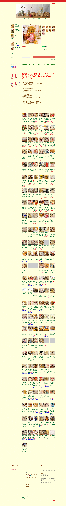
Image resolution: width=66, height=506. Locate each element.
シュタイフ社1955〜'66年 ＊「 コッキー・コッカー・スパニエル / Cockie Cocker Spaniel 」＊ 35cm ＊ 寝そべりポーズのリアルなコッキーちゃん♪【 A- (24, 410)
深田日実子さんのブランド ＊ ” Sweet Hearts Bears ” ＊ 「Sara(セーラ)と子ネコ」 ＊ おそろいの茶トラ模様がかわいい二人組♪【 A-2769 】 (35, 220)
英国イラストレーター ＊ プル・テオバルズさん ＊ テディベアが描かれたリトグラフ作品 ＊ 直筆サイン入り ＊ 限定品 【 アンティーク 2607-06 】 (41, 258)
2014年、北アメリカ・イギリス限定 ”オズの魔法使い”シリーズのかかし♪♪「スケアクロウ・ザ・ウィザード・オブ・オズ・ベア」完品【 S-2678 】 (41, 234)
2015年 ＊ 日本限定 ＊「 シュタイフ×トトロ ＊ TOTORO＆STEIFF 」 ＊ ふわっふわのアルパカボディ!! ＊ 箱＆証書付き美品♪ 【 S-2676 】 (46, 410)
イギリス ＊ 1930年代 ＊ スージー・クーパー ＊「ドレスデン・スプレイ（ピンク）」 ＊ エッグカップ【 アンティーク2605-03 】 (24, 333)
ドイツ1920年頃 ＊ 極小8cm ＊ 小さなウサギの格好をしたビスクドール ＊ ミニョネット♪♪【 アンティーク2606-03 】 (24, 357)
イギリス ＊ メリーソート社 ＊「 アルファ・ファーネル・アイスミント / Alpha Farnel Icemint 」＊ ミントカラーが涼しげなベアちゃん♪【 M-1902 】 (30, 170)
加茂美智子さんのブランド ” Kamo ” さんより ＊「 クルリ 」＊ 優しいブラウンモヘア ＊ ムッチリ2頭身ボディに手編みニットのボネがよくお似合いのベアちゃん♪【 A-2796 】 (35, 283)
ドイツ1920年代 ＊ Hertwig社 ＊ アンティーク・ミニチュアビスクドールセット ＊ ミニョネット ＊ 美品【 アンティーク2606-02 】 (30, 207)
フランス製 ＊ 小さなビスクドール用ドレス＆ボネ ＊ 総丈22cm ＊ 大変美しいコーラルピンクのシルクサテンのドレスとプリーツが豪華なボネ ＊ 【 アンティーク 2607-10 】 (35, 156)
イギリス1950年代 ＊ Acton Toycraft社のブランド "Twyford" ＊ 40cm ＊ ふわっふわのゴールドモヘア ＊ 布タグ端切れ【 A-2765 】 (24, 398)
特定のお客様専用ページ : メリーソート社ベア (52, 344)
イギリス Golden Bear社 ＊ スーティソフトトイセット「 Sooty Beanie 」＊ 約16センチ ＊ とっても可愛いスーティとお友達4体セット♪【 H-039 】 (46, 333)
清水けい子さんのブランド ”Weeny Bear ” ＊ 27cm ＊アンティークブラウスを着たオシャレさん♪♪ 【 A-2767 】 (52, 357)
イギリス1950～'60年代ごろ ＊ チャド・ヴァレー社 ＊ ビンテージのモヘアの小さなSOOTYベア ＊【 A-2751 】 (46, 423)
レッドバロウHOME (20, 18)
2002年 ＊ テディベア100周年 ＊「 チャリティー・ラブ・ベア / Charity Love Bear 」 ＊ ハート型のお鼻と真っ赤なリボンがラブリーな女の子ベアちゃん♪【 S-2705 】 (46, 221)
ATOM (24, 498)
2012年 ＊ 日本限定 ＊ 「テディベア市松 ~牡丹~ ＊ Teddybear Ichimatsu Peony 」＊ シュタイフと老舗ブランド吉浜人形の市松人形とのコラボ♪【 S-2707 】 (35, 308)
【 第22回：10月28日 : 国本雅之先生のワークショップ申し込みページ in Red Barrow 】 (24, 293)
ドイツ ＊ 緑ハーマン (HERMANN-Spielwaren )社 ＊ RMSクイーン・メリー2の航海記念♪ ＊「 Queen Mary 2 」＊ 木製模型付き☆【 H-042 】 (30, 132)
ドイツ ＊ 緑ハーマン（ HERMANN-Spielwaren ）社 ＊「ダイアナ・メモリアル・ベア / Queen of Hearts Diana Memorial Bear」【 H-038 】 (35, 358)
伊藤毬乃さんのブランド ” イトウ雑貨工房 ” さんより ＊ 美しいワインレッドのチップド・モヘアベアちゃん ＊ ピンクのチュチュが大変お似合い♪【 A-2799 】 (24, 120)
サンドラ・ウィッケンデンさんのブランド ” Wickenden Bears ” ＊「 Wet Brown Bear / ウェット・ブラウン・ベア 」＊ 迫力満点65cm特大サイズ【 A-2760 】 (35, 296)
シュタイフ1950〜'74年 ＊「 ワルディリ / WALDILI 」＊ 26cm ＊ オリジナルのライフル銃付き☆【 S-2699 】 (46, 396)
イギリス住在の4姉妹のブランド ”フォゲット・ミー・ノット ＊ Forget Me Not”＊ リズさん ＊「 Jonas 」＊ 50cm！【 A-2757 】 (35, 410)
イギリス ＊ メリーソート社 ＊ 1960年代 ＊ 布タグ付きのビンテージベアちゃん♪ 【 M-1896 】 (46, 357)
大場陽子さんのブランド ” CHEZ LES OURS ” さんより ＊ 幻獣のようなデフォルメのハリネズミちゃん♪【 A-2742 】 (35, 233)
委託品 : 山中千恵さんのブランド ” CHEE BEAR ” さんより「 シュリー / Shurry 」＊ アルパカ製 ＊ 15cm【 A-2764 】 (24, 207)
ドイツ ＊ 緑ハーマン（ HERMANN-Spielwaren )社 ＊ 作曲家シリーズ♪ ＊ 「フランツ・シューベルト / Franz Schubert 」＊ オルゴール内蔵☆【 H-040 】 (52, 271)
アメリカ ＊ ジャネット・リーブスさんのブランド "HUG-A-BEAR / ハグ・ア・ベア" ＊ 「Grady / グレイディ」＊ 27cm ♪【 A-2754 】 (52, 235)
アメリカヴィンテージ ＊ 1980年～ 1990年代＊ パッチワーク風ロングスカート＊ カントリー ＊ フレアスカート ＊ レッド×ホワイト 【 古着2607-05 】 (35, 346)
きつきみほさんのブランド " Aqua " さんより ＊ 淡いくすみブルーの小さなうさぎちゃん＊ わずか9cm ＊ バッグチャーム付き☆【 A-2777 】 (46, 209)
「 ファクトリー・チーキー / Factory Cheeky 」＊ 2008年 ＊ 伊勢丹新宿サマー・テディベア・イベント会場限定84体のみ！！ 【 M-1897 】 (41, 358)
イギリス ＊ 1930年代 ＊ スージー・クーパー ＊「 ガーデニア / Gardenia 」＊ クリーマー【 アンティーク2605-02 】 (52, 321)
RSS (22, 498)
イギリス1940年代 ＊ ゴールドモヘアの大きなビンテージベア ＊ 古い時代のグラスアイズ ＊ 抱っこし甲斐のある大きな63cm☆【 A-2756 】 (30, 410)
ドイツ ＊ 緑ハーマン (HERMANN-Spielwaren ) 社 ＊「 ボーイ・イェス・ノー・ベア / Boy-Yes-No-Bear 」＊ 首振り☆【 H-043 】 (30, 283)
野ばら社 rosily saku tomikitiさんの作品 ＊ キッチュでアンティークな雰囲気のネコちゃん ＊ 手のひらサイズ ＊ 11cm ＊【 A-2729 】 (41, 271)
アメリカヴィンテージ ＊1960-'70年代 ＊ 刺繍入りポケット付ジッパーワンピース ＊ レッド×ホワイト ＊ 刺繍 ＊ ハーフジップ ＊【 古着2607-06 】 (46, 170)
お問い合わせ (46, 18)
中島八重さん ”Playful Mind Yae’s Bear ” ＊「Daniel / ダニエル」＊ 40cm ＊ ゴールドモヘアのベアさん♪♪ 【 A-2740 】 (41, 247)
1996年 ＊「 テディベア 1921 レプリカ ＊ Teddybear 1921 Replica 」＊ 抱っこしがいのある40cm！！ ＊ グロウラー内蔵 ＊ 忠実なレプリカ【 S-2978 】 (41, 424)
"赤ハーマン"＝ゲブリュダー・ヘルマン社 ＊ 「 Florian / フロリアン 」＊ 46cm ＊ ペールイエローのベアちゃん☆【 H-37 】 (30, 235)
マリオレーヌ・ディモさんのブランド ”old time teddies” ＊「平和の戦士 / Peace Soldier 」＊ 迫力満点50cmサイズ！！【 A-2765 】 (35, 182)
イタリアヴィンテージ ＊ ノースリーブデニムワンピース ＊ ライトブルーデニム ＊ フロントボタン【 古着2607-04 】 (30, 345)
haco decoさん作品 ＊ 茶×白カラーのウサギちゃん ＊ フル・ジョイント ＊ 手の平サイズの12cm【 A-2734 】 (24, 246)
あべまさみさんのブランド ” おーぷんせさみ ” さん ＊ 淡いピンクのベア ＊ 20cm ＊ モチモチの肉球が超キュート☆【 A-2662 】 (41, 144)
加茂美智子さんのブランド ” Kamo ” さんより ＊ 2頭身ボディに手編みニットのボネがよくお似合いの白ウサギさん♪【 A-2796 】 (46, 132)
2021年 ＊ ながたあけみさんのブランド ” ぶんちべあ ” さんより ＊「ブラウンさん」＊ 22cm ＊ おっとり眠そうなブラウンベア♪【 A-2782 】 (35, 321)
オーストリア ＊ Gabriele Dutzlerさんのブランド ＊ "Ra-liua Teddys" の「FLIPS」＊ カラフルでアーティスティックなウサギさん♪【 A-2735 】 (24, 157)
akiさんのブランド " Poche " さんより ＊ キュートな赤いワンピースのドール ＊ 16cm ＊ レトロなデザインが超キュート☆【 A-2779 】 (35, 209)
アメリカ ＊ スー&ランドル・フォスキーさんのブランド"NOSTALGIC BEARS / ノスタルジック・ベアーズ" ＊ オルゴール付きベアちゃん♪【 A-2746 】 (24, 425)
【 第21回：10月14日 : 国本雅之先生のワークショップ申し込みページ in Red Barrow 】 (52, 280)
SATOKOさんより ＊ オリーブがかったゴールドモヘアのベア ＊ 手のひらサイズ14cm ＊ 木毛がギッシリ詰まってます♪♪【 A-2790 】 (30, 156)
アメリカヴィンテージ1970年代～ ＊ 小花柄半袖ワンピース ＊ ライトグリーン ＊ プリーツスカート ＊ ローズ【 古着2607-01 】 (24, 195)
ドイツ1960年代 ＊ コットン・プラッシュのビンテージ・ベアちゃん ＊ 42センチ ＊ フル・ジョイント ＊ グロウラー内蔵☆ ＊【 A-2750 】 (46, 234)
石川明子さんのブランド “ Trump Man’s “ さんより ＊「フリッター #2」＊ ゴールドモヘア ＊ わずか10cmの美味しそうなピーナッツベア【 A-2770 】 (41, 371)
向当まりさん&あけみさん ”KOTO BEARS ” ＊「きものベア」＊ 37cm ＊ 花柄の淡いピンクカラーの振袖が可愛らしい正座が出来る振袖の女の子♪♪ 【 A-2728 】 (52, 144)
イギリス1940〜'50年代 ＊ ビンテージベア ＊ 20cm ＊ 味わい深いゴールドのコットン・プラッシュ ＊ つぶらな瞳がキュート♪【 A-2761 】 (41, 196)
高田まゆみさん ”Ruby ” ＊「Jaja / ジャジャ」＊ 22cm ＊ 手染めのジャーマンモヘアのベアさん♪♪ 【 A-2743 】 (41, 436)
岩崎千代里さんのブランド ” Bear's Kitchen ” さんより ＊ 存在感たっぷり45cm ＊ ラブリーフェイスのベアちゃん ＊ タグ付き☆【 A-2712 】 (30, 397)
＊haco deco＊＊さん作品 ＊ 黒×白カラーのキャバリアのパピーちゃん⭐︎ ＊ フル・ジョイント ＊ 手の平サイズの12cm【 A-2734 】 (24, 437)
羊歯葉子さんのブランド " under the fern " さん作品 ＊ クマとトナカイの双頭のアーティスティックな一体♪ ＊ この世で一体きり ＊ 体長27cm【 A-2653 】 (24, 184)
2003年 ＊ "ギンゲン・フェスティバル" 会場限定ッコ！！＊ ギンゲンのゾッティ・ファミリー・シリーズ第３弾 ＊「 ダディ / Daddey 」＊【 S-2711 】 (24, 222)
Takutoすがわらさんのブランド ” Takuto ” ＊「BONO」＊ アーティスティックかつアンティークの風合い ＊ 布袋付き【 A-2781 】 (30, 182)
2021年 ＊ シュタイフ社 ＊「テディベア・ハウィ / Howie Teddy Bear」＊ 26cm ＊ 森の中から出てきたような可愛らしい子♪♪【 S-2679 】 (41, 321)
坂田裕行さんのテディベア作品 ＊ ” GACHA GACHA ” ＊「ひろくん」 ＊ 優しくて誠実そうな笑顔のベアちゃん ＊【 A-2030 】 (17, 48)
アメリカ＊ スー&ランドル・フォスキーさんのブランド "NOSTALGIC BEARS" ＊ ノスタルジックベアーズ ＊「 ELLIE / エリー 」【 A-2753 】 (41, 157)
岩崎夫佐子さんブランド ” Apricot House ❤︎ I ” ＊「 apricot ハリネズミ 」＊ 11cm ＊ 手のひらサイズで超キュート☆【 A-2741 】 (35, 437)
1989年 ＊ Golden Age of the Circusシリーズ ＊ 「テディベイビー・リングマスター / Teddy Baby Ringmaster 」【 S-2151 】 (52, 120)
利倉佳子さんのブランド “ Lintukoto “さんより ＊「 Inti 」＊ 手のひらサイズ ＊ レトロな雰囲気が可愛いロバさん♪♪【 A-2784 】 (52, 258)
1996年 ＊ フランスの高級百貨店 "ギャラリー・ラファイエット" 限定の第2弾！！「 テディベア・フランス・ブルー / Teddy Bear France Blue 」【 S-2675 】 (35, 425)
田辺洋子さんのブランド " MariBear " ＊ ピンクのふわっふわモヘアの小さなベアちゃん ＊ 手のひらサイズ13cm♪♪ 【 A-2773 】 (46, 372)
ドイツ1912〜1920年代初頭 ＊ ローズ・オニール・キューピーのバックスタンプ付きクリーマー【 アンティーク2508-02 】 (35, 169)
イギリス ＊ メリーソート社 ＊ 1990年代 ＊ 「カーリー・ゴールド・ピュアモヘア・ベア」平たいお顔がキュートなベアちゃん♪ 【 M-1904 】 (46, 296)
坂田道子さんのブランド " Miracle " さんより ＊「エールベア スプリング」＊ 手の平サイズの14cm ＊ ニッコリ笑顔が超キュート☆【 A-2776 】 (30, 385)
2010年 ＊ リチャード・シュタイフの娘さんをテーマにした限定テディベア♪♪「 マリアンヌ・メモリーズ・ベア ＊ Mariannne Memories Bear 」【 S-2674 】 (41, 410)
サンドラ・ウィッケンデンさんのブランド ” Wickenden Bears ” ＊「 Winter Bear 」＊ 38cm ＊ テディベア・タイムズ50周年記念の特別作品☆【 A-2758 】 (24, 170)
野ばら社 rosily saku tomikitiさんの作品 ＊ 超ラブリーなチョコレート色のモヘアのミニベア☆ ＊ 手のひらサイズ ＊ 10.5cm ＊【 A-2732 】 (41, 120)
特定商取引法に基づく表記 (52, 59)
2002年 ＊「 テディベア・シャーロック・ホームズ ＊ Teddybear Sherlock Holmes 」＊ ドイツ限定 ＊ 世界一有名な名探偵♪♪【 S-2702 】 (52, 308)
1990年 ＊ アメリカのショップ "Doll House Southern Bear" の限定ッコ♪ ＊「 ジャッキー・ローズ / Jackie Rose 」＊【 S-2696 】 (41, 398)
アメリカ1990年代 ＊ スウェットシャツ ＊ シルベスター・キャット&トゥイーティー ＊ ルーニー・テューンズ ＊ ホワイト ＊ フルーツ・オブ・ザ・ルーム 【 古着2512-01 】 (52, 437)
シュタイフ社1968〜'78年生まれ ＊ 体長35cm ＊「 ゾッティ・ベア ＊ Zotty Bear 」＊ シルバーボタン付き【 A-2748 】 (46, 282)
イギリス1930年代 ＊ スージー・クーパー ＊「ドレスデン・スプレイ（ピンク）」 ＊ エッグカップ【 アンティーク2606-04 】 (52, 132)
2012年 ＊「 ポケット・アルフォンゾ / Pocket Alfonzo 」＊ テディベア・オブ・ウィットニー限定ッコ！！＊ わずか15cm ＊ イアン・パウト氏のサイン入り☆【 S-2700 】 (41, 384)
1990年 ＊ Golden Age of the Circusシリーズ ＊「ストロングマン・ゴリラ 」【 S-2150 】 (24, 131)
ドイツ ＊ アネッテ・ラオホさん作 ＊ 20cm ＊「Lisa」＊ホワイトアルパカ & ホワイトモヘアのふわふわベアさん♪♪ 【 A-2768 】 (24, 371)
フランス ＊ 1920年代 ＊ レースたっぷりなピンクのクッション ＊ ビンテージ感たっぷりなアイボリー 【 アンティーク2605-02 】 (35, 397)
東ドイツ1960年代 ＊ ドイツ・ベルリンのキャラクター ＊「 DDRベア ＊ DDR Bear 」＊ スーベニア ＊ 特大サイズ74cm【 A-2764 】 (52, 423)
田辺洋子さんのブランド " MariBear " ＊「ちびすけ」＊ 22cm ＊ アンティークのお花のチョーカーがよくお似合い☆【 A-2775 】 (24, 385)
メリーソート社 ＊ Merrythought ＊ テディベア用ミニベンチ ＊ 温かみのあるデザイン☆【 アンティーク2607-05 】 (52, 333)
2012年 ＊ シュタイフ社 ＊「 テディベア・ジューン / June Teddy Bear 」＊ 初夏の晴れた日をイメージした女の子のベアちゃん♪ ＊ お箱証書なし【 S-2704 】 (30, 322)
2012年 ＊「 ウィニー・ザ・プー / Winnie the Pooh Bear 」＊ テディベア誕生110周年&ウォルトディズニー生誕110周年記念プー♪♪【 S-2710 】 (52, 207)
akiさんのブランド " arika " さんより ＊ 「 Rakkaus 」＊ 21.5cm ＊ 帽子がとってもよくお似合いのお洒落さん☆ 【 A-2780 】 (30, 359)
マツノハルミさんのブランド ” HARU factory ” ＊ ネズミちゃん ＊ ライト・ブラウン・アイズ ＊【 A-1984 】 (17, 43)
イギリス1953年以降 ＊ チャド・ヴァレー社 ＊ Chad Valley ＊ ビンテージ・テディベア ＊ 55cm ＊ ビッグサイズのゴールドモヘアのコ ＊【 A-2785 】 (24, 271)
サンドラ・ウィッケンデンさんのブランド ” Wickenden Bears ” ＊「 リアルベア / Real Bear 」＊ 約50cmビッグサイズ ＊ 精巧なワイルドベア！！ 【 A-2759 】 (52, 156)
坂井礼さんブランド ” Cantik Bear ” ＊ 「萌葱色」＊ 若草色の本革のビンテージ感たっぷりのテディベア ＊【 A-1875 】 (17, 30)
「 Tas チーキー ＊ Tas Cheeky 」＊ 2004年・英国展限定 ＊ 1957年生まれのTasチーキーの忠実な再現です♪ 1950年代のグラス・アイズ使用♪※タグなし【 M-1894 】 (46, 437)
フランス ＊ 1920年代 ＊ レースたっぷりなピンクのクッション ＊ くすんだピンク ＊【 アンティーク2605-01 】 (24, 233)
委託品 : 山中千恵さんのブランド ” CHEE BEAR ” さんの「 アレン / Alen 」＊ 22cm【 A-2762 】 (46, 195)
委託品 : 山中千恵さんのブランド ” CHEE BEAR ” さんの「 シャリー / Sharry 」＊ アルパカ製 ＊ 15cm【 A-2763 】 (52, 195)
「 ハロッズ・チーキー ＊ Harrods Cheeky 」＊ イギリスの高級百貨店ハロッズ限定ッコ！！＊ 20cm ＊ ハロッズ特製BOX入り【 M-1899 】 (41, 182)
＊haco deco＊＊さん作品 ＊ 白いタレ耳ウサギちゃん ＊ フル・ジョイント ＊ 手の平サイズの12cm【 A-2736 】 (30, 246)
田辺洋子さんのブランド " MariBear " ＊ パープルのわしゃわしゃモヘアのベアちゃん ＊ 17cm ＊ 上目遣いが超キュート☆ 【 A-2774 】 (52, 372)
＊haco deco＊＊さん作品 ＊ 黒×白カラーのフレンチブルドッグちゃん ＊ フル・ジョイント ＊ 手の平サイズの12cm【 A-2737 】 (30, 437)
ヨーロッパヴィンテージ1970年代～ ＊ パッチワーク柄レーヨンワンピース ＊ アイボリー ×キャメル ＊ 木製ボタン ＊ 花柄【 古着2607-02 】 (30, 195)
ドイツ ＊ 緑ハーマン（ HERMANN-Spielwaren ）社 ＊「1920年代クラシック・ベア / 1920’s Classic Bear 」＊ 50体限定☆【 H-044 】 (35, 132)
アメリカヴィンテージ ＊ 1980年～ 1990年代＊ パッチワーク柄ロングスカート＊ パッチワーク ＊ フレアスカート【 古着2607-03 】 (24, 346)
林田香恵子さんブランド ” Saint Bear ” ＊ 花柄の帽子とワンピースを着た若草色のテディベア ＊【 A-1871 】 (17, 25)
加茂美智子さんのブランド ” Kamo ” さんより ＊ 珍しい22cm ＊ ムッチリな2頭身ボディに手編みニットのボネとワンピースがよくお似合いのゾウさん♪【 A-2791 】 (41, 296)
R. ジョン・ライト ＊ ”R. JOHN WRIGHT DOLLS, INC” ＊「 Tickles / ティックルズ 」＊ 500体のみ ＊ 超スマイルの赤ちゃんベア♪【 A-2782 (35, 258)
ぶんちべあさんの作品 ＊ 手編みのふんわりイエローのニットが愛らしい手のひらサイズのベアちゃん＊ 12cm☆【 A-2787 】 (24, 308)
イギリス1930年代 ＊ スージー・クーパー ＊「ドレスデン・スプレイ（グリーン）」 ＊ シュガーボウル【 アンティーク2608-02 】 (24, 144)
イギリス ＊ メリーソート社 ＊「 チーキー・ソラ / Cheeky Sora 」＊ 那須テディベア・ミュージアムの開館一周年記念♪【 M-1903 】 (46, 156)
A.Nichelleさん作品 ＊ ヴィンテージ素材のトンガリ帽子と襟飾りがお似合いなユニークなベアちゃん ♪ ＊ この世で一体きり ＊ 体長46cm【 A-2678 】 (46, 144)
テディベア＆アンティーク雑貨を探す (31, 18)
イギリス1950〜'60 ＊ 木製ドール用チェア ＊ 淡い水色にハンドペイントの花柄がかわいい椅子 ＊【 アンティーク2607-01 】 (35, 195)
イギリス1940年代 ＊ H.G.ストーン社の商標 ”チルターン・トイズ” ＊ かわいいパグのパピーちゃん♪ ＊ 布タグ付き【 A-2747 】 (52, 397)
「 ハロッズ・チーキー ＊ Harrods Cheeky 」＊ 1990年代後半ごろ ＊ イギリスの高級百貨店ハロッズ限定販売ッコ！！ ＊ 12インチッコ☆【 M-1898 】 (46, 182)
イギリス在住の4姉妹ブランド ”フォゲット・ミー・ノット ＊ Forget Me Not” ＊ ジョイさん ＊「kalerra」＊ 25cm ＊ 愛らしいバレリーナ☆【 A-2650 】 (35, 144)
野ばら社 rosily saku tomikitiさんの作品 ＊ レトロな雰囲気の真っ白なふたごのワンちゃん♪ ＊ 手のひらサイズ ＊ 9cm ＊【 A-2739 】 (46, 120)
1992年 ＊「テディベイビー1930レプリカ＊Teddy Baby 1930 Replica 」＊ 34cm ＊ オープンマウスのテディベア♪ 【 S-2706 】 (46, 384)
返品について (47, 59)
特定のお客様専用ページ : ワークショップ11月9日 (30, 269)
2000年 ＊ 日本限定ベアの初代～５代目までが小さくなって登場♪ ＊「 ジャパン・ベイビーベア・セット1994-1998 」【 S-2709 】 (52, 220)
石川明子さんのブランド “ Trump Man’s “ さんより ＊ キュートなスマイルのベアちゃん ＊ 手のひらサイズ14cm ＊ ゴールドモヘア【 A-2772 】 (41, 220)
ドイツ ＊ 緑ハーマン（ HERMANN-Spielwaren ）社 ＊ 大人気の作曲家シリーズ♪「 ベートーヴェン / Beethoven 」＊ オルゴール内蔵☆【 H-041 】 (24, 283)
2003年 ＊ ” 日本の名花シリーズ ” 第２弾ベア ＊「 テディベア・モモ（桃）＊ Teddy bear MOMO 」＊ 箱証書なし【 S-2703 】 (24, 321)
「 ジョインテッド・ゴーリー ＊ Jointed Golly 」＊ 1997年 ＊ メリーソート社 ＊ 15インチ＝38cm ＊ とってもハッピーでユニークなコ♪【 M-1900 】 (35, 333)
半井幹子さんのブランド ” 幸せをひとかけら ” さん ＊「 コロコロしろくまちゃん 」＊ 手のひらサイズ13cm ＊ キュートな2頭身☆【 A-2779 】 (41, 308)
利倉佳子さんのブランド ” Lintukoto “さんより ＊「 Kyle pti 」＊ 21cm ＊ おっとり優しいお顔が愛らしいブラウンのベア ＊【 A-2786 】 (46, 258)
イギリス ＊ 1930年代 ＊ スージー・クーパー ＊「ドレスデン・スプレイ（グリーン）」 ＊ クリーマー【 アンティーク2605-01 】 (46, 321)
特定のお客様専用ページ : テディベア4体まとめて (46, 344)
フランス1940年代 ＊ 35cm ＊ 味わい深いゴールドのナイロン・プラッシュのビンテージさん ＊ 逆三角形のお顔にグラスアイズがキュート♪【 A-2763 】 (30, 221)
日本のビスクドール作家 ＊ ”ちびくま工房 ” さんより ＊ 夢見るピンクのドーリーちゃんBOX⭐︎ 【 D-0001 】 (52, 169)
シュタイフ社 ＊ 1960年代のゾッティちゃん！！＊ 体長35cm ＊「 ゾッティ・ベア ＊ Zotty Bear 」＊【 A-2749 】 (52, 246)
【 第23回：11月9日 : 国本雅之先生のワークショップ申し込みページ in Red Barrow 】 (30, 293)
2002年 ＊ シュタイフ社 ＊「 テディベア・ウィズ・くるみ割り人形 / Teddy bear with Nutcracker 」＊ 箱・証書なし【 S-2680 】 (35, 371)
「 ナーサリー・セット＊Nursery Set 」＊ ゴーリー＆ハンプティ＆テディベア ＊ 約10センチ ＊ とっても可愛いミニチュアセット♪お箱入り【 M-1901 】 (41, 334)
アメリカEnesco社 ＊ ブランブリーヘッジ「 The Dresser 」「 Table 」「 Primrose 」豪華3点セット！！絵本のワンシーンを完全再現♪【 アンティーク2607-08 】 (46, 271)
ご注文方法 (39, 18)
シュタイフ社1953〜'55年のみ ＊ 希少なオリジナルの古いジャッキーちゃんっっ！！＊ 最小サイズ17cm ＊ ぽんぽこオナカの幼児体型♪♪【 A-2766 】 (30, 259)
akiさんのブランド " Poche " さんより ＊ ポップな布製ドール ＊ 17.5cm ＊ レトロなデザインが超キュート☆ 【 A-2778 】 (41, 209)
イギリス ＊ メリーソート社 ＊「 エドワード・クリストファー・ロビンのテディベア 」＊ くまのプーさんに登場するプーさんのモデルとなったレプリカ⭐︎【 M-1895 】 (41, 346)
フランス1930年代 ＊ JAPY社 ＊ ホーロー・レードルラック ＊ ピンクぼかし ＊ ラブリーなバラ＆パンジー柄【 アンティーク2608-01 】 (41, 283)
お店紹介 (25, 18)
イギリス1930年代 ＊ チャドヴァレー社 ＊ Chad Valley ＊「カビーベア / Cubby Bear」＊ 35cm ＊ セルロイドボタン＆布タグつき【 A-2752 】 (24, 258)
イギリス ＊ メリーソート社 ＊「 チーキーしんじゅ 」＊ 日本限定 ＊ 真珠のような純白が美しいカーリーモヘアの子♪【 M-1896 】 (52, 182)
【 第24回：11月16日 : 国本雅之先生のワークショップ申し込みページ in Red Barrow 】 (41, 130)
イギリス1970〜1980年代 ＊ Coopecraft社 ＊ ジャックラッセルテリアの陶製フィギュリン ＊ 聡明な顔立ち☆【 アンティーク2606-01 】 (30, 333)
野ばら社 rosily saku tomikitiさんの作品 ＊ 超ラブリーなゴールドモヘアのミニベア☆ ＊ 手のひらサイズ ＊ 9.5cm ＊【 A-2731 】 (35, 120)
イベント (43, 18)
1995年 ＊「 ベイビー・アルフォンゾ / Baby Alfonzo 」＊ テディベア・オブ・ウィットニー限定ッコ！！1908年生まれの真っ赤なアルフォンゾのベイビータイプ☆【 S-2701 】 (35, 384)
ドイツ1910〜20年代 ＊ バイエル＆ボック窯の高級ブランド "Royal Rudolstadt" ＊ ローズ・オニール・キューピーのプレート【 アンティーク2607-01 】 (30, 310)
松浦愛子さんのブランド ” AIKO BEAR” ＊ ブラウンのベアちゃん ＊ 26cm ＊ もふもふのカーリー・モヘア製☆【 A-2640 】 (30, 143)
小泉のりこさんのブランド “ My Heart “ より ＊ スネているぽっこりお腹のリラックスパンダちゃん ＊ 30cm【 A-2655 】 (30, 423)
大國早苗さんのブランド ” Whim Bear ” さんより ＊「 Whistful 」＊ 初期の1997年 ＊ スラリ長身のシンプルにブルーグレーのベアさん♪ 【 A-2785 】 (41, 170)
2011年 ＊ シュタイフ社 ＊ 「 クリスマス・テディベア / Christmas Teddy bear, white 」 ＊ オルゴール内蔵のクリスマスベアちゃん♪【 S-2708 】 (52, 384)
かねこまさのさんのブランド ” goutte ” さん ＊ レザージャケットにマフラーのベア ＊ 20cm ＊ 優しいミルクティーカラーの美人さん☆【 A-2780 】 (46, 308)
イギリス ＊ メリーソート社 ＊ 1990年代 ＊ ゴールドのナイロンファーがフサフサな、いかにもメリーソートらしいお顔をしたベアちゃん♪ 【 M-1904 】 (52, 296)
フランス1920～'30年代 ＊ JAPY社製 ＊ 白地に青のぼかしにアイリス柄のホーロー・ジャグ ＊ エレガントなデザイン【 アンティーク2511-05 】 (24, 450)
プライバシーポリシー (24, 497)
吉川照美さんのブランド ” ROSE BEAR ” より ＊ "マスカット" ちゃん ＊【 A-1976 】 (17, 35)
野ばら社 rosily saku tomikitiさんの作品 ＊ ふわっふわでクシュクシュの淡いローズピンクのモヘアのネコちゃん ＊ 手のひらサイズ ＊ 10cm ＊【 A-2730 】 (30, 120)
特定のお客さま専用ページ (46, 245)
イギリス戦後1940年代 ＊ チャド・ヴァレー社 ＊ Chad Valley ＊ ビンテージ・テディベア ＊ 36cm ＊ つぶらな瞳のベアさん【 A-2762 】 (30, 371)
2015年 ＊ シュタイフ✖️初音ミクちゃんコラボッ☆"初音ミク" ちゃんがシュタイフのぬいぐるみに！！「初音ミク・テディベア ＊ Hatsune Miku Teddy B (52, 412)
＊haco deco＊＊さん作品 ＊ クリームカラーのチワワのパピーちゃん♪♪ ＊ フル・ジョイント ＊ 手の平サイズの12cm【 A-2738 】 (35, 247)
